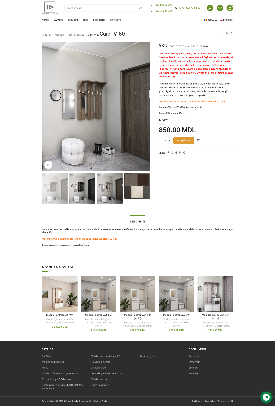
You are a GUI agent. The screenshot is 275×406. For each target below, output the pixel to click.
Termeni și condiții (225, 401)
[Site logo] (50, 7)
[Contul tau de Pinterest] (176, 153)
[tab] (137, 220)
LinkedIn (193, 367)
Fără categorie (148, 356)
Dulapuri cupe (98, 367)
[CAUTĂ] (140, 8)
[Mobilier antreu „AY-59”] (176, 294)
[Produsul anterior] (223, 33)
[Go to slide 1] (91, 168)
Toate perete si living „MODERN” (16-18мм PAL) (63, 386)
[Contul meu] (210, 8)
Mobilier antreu (76, 34)
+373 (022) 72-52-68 (189, 7)
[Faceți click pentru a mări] (48, 165)
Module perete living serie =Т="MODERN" (98, 321)
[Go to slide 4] (101, 168)
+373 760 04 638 (163, 10)
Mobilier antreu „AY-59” (176, 315)
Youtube (193, 373)
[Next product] (231, 33)
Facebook (194, 356)
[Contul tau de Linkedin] (180, 153)
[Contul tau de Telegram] (184, 153)
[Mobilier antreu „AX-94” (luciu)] (137, 294)
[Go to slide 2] (94, 168)
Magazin (59, 34)
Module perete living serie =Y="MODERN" (176, 321)
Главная (46, 34)
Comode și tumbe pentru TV (106, 373)
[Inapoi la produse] (227, 33)
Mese (45, 367)
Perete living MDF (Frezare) (57, 379)
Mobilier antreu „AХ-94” (59, 315)
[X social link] (172, 153)
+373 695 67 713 (163, 4)
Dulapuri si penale (100, 361)
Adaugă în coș (184, 140)
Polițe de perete (100, 384)
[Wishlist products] (220, 8)
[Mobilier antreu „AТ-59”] (98, 294)
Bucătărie (47, 356)
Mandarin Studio (100, 401)
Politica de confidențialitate (204, 401)
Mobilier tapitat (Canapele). (106, 356)
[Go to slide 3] (97, 168)
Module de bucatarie (53, 361)
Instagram (194, 361)
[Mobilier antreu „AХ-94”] (60, 294)
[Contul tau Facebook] (168, 153)
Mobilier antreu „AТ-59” (98, 315)
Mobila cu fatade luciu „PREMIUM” (60, 373)
